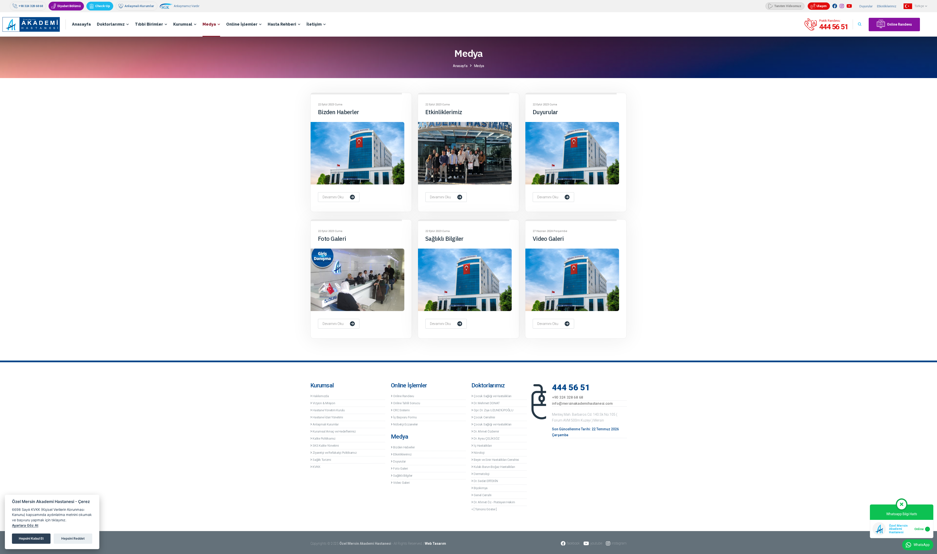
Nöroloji (478, 452)
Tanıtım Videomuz (787, 6)
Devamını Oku (333, 197)
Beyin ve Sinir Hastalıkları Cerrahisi (496, 460)
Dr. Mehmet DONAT (486, 403)
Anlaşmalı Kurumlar (139, 6)
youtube (596, 543)
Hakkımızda (320, 396)
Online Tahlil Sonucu (406, 403)
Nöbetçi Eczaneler (405, 424)
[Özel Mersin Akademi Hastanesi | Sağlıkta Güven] (34, 24)
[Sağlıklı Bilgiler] (465, 280)
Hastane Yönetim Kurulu (328, 410)
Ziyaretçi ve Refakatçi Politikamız (334, 452)
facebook (573, 543)
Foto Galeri (332, 238)
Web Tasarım (435, 543)
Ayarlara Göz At (25, 525)
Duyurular (866, 6)
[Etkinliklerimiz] (465, 153)
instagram (619, 543)
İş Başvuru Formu (405, 417)
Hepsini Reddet (73, 538)
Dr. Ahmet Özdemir (486, 431)
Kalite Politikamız (324, 438)
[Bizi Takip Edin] (834, 6)
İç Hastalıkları (482, 445)
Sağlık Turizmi (321, 460)
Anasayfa (81, 24)
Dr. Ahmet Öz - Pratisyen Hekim (494, 502)
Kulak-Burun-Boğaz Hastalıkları (494, 467)
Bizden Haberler (338, 112)
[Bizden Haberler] (357, 153)
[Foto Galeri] (357, 280)
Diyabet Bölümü (69, 6)
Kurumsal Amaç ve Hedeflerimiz (334, 431)
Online (919, 529)
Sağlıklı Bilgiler (444, 238)
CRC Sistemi (401, 410)
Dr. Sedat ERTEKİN (485, 481)
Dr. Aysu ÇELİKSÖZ (486, 438)
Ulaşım (821, 6)
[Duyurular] (572, 153)
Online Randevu (899, 24)
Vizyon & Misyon (323, 403)
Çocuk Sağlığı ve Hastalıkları (492, 396)
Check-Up (102, 6)
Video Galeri (548, 238)
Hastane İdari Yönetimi (327, 417)
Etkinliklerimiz (886, 6)
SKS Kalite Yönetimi (325, 445)
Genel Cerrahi (482, 495)
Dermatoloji (481, 474)
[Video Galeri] (572, 280)
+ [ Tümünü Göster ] (484, 509)
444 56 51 (833, 26)
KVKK (316, 467)
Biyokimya (480, 488)
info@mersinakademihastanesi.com (582, 403)
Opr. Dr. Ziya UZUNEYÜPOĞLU (493, 410)
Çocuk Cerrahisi (484, 417)
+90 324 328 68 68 (31, 6)
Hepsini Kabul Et (31, 538)
